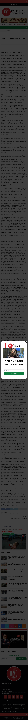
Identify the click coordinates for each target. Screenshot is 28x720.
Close (26, 342)
